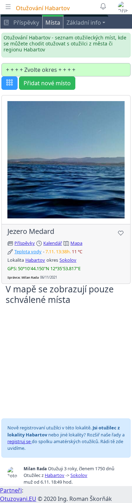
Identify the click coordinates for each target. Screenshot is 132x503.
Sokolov (67, 260)
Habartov (35, 260)
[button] (123, 7)
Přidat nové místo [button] (47, 83)
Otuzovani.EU (18, 499)
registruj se (19, 441)
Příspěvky (25, 22)
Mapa (76, 243)
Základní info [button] (84, 22)
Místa (52, 22)
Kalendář (52, 243)
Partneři (11, 490)
